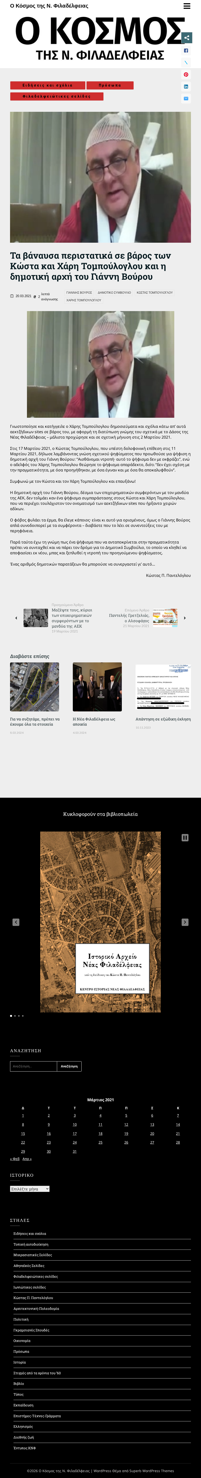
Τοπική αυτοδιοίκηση (30, 1244)
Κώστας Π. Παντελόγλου (33, 1297)
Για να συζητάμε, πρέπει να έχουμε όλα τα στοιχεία (35, 721)
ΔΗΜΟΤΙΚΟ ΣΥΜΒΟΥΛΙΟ (114, 292)
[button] (16, 922)
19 (126, 1133)
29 (23, 1151)
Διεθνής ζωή (23, 1437)
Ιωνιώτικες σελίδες (29, 1287)
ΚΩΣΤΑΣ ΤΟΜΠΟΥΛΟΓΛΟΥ (155, 292)
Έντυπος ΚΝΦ (24, 1448)
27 (152, 1142)
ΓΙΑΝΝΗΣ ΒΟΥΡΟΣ (79, 292)
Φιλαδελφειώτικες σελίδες (57, 96)
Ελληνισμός (23, 1426)
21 (178, 1133)
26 (126, 1142)
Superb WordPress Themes (151, 1470)
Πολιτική (20, 1319)
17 (75, 1133)
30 (49, 1151)
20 (152, 1133)
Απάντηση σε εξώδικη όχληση (163, 718)
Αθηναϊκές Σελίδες (28, 1265)
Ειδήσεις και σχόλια (48, 85)
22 (23, 1142)
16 (49, 1133)
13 (152, 1124)
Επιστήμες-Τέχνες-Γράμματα (37, 1416)
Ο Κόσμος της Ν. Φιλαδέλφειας (49, 6)
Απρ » (27, 1158)
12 (126, 1124)
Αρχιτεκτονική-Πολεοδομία (36, 1308)
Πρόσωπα (110, 85)
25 (100, 1142)
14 (178, 1124)
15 (23, 1133)
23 (49, 1142)
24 (75, 1142)
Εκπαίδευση (23, 1405)
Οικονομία (21, 1340)
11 (100, 1124)
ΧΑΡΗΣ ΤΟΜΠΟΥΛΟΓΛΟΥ (83, 300)
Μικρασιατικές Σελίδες (32, 1254)
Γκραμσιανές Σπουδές (31, 1330)
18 (100, 1133)
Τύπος (18, 1394)
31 (75, 1151)
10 (75, 1124)
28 (178, 1142)
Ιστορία (19, 1362)
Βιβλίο (18, 1383)
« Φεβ (15, 1158)
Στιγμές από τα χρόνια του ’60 (37, 1373)
